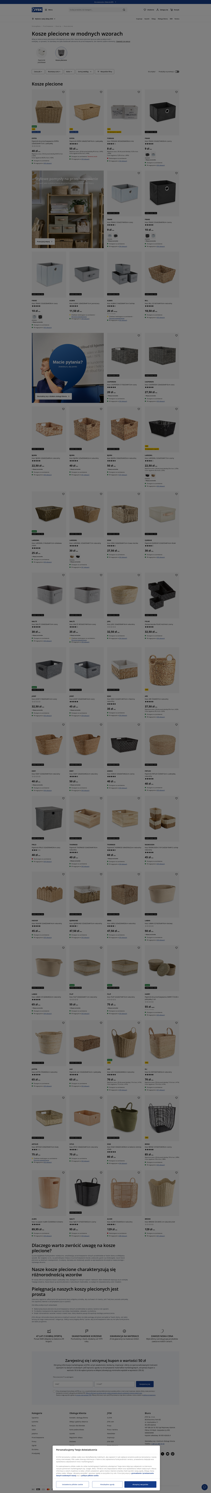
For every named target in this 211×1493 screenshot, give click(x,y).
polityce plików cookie (89, 1475)
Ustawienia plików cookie (72, 1484)
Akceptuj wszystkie (140, 1484)
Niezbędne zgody (107, 1484)
